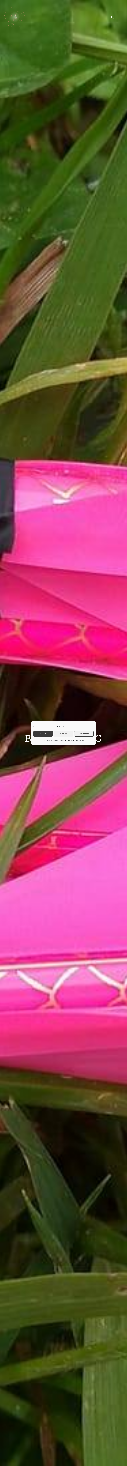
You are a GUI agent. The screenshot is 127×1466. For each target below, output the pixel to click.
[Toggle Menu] (121, 17)
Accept (43, 734)
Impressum (80, 740)
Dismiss (63, 734)
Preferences (84, 734)
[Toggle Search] (112, 17)
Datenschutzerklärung (50, 740)
